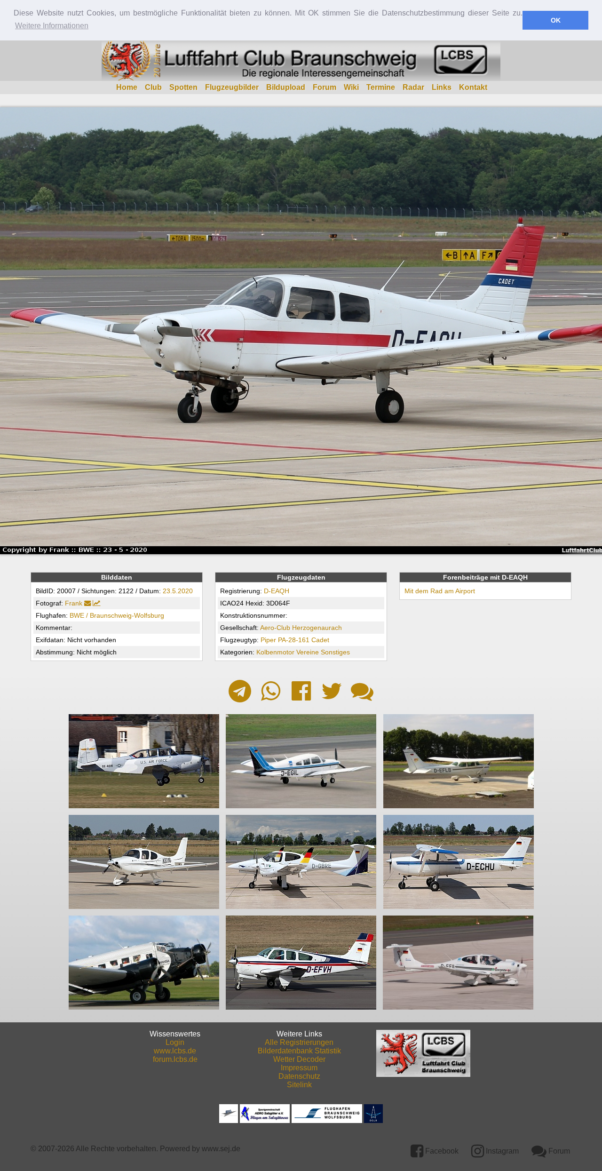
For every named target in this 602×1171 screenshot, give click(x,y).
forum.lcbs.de (175, 1059)
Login (175, 1042)
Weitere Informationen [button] (51, 26)
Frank (73, 603)
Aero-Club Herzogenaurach (301, 627)
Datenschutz (299, 1076)
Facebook (441, 1151)
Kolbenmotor (275, 652)
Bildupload (285, 87)
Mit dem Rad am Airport (439, 591)
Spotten (183, 87)
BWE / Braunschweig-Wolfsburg (117, 615)
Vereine (307, 652)
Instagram (501, 1151)
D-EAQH (276, 591)
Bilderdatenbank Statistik (299, 1051)
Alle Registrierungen (299, 1042)
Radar (413, 87)
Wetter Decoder (299, 1059)
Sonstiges (335, 652)
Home (126, 87)
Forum (324, 87)
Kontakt (473, 87)
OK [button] (556, 20)
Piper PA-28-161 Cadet (295, 640)
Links (442, 87)
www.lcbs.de (175, 1051)
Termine (380, 87)
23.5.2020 (178, 591)
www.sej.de (221, 1149)
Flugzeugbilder (232, 87)
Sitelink (299, 1085)
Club (153, 87)
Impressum (299, 1068)
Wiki (351, 87)
